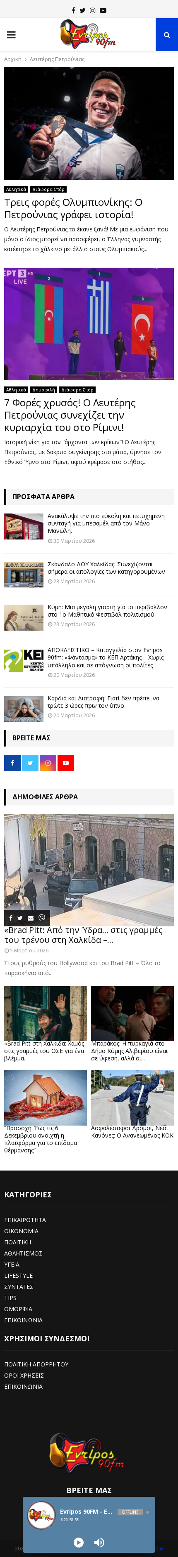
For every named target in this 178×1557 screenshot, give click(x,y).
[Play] (78, 1542)
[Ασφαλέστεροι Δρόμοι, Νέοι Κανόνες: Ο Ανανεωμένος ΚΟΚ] (132, 1097)
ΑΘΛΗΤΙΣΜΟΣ (23, 1253)
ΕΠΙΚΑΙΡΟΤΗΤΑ (25, 1220)
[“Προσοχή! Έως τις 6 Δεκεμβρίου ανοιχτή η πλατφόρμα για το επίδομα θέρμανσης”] (45, 1097)
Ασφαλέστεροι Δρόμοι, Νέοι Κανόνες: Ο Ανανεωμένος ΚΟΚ (132, 1131)
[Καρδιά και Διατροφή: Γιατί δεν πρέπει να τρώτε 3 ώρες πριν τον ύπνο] (23, 709)
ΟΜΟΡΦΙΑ (18, 1309)
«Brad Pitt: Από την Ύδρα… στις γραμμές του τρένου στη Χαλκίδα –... (83, 934)
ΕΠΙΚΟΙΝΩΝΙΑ (23, 1320)
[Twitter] (82, 10)
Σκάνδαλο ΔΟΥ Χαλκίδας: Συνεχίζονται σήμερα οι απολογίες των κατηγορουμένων (106, 567)
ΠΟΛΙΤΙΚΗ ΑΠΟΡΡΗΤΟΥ (36, 1364)
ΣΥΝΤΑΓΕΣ (19, 1287)
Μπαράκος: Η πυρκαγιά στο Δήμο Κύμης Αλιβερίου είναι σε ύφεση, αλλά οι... (129, 1050)
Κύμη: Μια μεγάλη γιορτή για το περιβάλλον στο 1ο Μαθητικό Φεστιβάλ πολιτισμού (107, 610)
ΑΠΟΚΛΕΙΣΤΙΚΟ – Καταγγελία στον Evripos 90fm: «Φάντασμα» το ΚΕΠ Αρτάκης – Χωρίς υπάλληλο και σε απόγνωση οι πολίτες (106, 657)
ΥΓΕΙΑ (11, 1264)
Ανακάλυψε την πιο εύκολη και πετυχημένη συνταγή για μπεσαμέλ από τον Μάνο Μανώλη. (106, 523)
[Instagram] (93, 10)
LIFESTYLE (18, 1275)
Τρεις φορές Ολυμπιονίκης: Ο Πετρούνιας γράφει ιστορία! (73, 208)
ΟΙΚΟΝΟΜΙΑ (21, 1231)
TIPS (10, 1298)
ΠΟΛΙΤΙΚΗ (17, 1242)
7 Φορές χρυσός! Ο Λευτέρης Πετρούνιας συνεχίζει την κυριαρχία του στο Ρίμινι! (70, 415)
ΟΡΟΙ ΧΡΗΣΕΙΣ (24, 1375)
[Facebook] (73, 10)
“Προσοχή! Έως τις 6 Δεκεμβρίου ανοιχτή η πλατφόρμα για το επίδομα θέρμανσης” (40, 1139)
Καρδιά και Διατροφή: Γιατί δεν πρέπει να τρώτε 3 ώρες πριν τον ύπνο (103, 701)
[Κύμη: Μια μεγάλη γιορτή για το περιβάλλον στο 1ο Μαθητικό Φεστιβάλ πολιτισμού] (23, 618)
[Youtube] (103, 10)
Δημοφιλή (43, 390)
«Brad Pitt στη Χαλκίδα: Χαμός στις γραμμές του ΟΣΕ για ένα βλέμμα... (44, 1050)
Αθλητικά (16, 189)
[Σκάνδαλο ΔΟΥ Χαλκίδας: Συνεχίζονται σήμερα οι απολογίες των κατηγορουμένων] (23, 575)
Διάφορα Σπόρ (48, 189)
